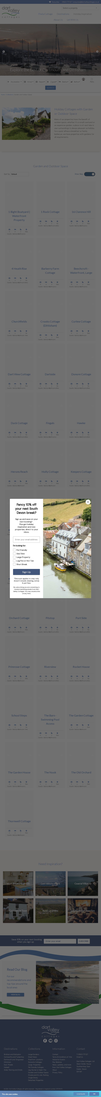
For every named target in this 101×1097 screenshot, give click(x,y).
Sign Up (26, 572)
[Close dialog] (88, 502)
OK (94, 1094)
